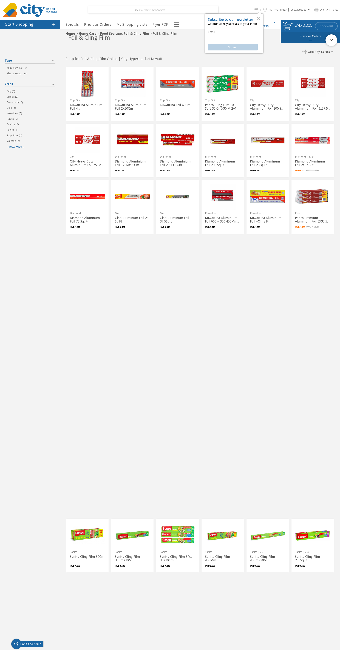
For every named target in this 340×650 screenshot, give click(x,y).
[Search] (213, 10)
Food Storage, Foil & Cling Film (124, 33)
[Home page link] (30, 9)
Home (70, 33)
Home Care (88, 33)
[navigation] (30, 24)
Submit (232, 47)
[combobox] (153, 10)
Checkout (326, 26)
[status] (288, 27)
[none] (87, 94)
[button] (256, 10)
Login (335, 10)
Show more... (16, 147)
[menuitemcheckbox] (30, 68)
